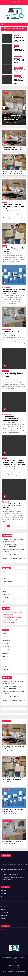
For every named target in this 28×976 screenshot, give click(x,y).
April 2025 (5, 660)
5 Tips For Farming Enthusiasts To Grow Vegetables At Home (10, 418)
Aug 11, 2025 (7, 422)
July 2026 (4, 633)
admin (14, 122)
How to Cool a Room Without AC (19, 70)
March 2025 (5, 663)
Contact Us (16, 961)
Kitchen (16, 35)
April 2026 (5, 637)
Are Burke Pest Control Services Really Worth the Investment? (12, 506)
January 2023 (6, 669)
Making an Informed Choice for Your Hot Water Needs (19, 60)
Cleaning (4, 575)
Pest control (17, 75)
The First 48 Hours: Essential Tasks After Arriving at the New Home (19, 50)
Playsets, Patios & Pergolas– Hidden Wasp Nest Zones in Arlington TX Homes (14, 968)
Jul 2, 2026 (8, 122)
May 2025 (5, 656)
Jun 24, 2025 (7, 466)
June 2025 (5, 653)
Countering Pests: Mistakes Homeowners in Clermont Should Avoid (19, 80)
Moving (16, 45)
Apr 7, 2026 (7, 254)
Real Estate (5, 598)
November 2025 (6, 643)
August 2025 (5, 650)
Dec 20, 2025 (7, 293)
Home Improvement (18, 67)
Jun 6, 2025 (7, 510)
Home (11, 961)
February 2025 (6, 666)
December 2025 (6, 640)
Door (3, 578)
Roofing (4, 458)
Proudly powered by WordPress (10, 957)
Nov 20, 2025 (7, 335)
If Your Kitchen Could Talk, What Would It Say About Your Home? (19, 39)
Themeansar (14, 958)
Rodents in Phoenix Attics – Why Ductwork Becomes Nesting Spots (14, 972)
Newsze (22, 957)
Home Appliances (18, 56)
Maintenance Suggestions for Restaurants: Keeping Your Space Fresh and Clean (14, 964)
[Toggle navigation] (26, 25)
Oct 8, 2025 (7, 379)
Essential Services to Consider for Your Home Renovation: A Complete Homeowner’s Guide (13, 462)
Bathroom (5, 572)
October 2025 (6, 647)
